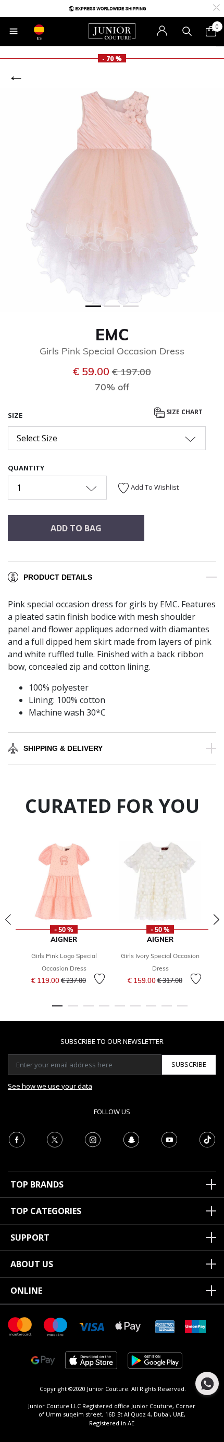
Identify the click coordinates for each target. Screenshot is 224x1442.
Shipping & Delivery (63, 748)
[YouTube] (169, 1138)
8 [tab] (166, 1010)
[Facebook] (16, 1138)
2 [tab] (73, 1010)
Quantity (26, 468)
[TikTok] (207, 1138)
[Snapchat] (131, 1138)
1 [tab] (57, 1010)
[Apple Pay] (128, 1326)
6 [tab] (135, 1010)
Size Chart (184, 411)
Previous (8, 919)
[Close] (216, 6)
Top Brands (37, 1184)
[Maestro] (55, 1326)
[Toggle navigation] (13, 31)
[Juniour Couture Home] (112, 30)
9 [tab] (182, 1010)
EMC (112, 334)
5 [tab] (120, 1010)
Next (216, 919)
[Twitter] (55, 1138)
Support (29, 1237)
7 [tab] (151, 1010)
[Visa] (92, 1326)
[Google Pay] (43, 1359)
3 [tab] (88, 1010)
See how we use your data (50, 1086)
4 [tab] (104, 1010)
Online (26, 1290)
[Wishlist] (99, 979)
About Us (31, 1264)
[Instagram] (93, 1138)
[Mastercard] (20, 1326)
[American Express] (165, 1326)
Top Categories (45, 1211)
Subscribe (188, 1064)
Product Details (57, 577)
